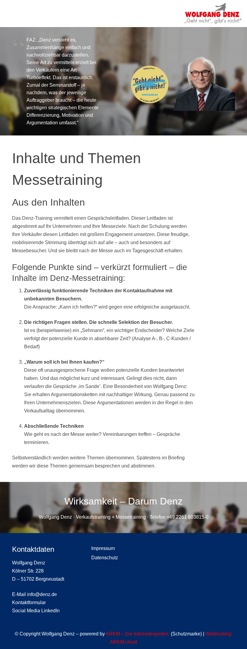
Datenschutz (104, 557)
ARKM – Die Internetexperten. (138, 633)
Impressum (103, 548)
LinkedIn (50, 610)
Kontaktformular (29, 602)
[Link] (212, 14)
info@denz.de (42, 594)
